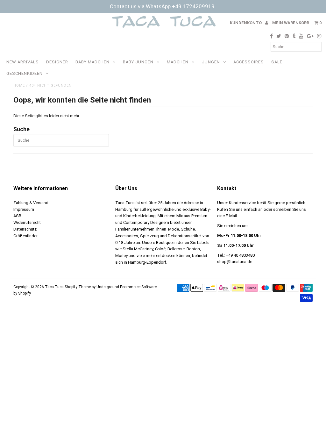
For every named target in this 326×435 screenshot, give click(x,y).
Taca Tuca (55, 287)
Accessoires (248, 62)
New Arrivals (22, 62)
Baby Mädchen (92, 62)
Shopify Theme (78, 287)
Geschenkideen (24, 73)
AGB (17, 215)
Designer (57, 62)
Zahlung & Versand (30, 202)
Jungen (211, 62)
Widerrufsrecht (27, 222)
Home (19, 85)
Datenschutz (25, 229)
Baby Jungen (138, 62)
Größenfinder (25, 235)
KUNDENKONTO (246, 22)
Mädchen (177, 62)
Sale (276, 62)
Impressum (23, 209)
